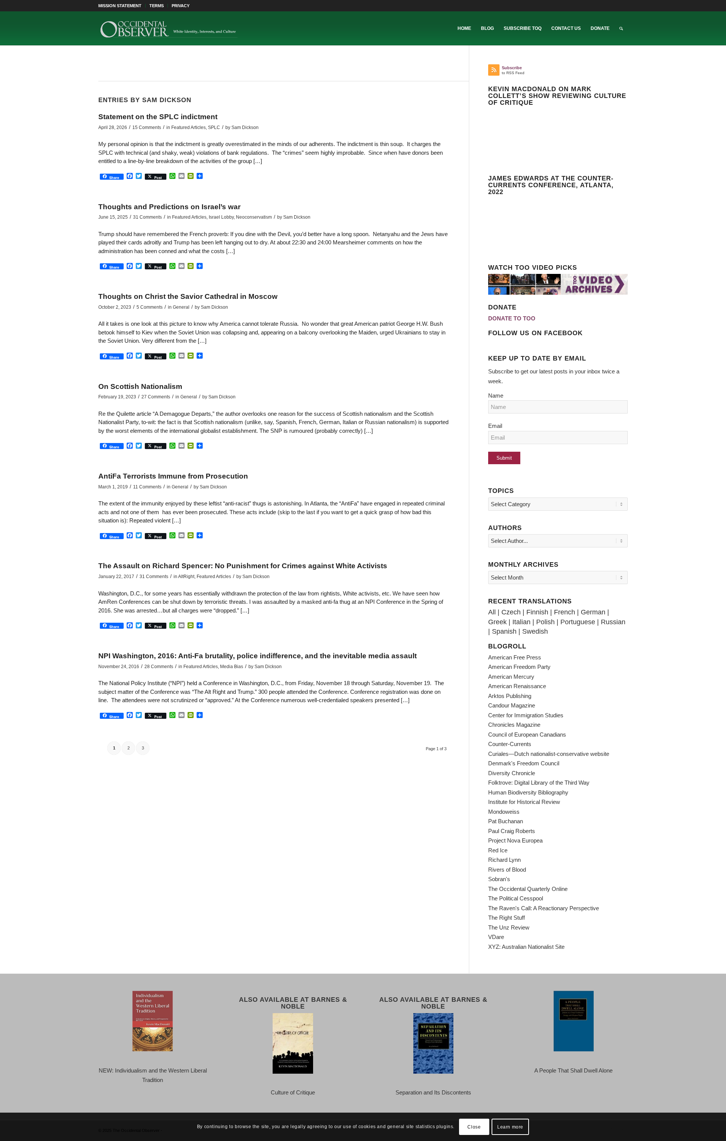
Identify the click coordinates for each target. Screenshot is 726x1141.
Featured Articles (188, 127)
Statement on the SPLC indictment (157, 117)
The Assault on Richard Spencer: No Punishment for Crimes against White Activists (242, 566)
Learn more (510, 1126)
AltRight (186, 576)
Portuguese (577, 622)
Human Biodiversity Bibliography (528, 792)
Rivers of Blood (507, 869)
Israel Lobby (221, 217)
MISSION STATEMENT (119, 5)
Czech (511, 612)
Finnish (537, 612)
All (492, 612)
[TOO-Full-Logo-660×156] (168, 28)
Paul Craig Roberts (511, 831)
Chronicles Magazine (514, 724)
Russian (613, 622)
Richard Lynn (504, 860)
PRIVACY (180, 5)
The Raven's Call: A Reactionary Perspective (543, 908)
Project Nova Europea (515, 840)
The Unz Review (508, 927)
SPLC (214, 127)
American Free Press (514, 657)
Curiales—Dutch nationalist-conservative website (548, 754)
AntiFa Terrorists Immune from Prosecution (173, 476)
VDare (496, 937)
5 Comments (150, 307)
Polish (545, 622)
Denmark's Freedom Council (523, 763)
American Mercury (511, 676)
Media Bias (231, 666)
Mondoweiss (504, 811)
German (593, 612)
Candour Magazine (511, 705)
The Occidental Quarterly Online (528, 889)
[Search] (621, 28)
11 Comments (147, 487)
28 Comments (158, 666)
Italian (521, 622)
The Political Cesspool (515, 898)
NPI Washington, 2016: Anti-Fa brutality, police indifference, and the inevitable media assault (257, 656)
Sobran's (499, 879)
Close (474, 1126)
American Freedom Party (519, 667)
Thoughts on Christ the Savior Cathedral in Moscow (188, 296)
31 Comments (147, 217)
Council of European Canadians (527, 734)
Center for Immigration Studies (525, 715)
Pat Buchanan (505, 821)
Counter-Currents (509, 744)
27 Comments (155, 397)
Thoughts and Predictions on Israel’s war (169, 207)
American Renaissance (517, 686)
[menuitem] (122, 6)
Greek (497, 622)
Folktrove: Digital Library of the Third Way (538, 782)
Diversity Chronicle (511, 773)
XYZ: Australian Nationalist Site (526, 947)
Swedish (535, 631)
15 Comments (146, 127)
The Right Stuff (506, 917)
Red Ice (497, 850)
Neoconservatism (254, 217)
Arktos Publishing (509, 696)
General (181, 307)
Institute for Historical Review (524, 802)
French (564, 612)
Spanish (504, 631)
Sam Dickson (245, 127)
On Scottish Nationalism (140, 386)
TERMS (156, 5)
